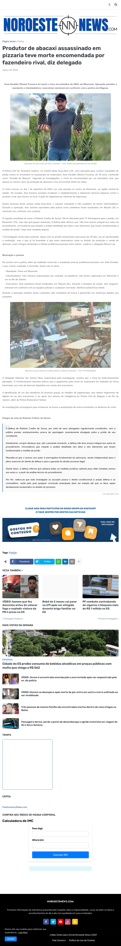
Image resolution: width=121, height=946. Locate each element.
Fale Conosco (59, 940)
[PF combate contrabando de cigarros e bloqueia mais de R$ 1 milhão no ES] (101, 586)
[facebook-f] (46, 922)
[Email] (72, 561)
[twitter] (53, 922)
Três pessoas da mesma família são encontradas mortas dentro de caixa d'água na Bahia (68, 709)
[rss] (75, 922)
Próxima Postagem (107, 619)
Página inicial (8, 41)
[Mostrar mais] (79, 561)
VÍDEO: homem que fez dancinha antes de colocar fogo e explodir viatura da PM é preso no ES (19, 607)
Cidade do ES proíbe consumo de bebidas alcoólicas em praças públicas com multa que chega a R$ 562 (57, 665)
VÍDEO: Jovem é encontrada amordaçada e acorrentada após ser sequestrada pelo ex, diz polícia (69, 679)
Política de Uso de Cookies (82, 940)
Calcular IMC (60, 854)
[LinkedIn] (65, 561)
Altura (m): (38, 840)
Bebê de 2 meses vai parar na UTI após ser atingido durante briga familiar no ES (59, 607)
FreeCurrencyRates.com (14, 807)
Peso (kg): (37, 828)
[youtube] (60, 922)
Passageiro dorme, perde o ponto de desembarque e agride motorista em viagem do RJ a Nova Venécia (69, 723)
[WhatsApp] (58, 561)
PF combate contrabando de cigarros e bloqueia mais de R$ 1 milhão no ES (100, 605)
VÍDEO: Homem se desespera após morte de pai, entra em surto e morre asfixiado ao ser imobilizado (69, 694)
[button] (109, 4)
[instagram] (68, 922)
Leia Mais (23, 932)
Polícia (20, 41)
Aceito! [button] (10, 938)
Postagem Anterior (13, 619)
